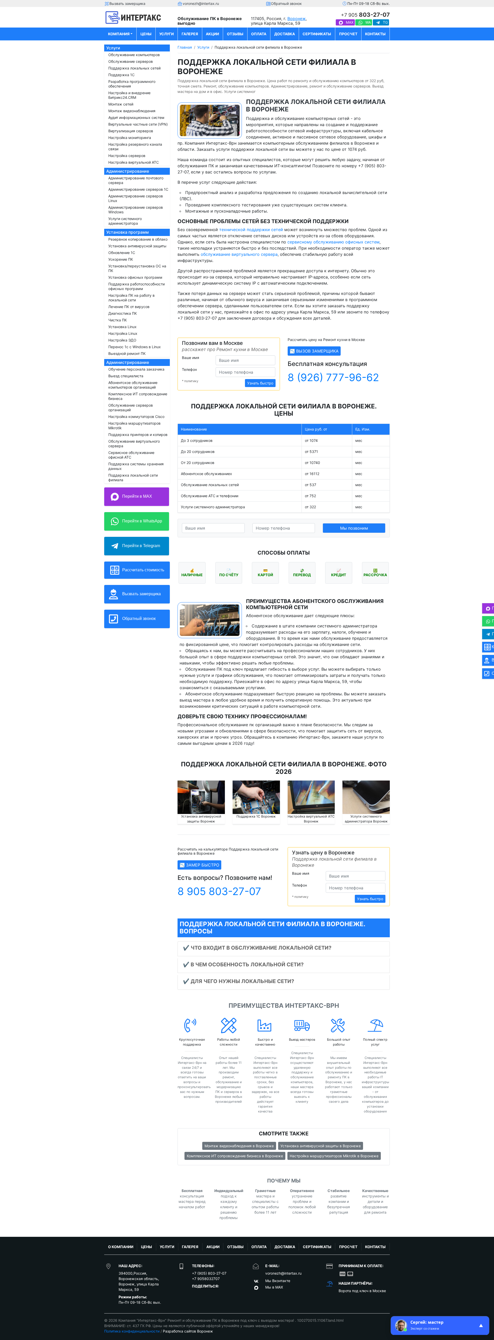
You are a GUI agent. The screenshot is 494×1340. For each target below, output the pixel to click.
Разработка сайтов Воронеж (188, 1331)
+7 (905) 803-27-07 (209, 1273)
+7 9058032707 (206, 1278)
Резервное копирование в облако (137, 239)
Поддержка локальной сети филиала (133, 477)
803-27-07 (365, 14)
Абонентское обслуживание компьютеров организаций (132, 384)
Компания (119, 34)
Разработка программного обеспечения (131, 83)
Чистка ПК (117, 320)
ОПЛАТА (258, 34)
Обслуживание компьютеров (134, 54)
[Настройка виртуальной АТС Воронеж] (311, 797)
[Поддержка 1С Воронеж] (256, 797)
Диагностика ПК (122, 313)
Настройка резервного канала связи (135, 146)
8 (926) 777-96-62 (333, 377)
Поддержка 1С (121, 75)
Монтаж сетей (120, 104)
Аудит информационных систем (136, 117)
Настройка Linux (122, 333)
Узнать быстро (260, 383)
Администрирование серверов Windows (135, 209)
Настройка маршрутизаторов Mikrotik (134, 425)
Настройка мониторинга (129, 137)
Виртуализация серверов (130, 131)
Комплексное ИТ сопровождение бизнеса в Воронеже (235, 1156)
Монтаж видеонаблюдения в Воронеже (239, 1146)
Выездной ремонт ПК (127, 353)
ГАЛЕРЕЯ (190, 34)
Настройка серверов (126, 155)
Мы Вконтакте (277, 1280)
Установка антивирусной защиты (137, 246)
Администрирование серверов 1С (138, 189)
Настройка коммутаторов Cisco (136, 416)
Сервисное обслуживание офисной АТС (131, 454)
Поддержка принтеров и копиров (137, 434)
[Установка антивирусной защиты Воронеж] (201, 797)
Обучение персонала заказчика (136, 369)
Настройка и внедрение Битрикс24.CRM (129, 95)
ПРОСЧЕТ (348, 34)
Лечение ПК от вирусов (128, 306)
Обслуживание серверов (130, 61)
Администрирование (127, 171)
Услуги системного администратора (125, 220)
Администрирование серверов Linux (135, 198)
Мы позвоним (354, 528)
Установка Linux (122, 327)
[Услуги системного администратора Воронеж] (366, 797)
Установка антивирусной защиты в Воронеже (320, 1146)
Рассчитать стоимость (142, 569)
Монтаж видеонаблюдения (131, 111)
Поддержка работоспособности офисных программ (136, 286)
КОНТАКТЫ (375, 34)
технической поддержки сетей (251, 229)
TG (385, 22)
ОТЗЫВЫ (235, 34)
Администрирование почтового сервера (135, 180)
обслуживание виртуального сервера (239, 254)
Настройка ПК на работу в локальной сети (131, 297)
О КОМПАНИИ (120, 1247)
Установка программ (127, 232)
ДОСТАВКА (284, 34)
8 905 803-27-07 (219, 891)
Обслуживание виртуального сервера (134, 443)
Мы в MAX (274, 1287)
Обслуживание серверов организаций (130, 407)
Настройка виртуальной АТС (133, 162)
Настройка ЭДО (122, 340)
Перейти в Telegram (140, 546)
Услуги (113, 47)
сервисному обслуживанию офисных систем (333, 241)
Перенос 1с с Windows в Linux (134, 347)
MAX (349, 22)
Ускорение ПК (120, 259)
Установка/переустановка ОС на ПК (137, 268)
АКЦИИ (212, 34)
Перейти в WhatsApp (141, 521)
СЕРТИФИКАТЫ (317, 34)
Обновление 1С (121, 252)
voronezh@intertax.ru (283, 1273)
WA (367, 22)
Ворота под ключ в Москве (362, 1291)
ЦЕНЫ (146, 34)
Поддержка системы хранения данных (136, 466)
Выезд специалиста (125, 376)
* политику (190, 381)
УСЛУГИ (166, 34)
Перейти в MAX (136, 496)
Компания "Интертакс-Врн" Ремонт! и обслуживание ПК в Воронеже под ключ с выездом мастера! (206, 1320)
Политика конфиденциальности (132, 1331)
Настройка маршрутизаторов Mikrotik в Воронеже (334, 1156)
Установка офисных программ (135, 277)
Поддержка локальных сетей (134, 68)
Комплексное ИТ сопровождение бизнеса (137, 396)
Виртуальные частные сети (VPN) (138, 124)
